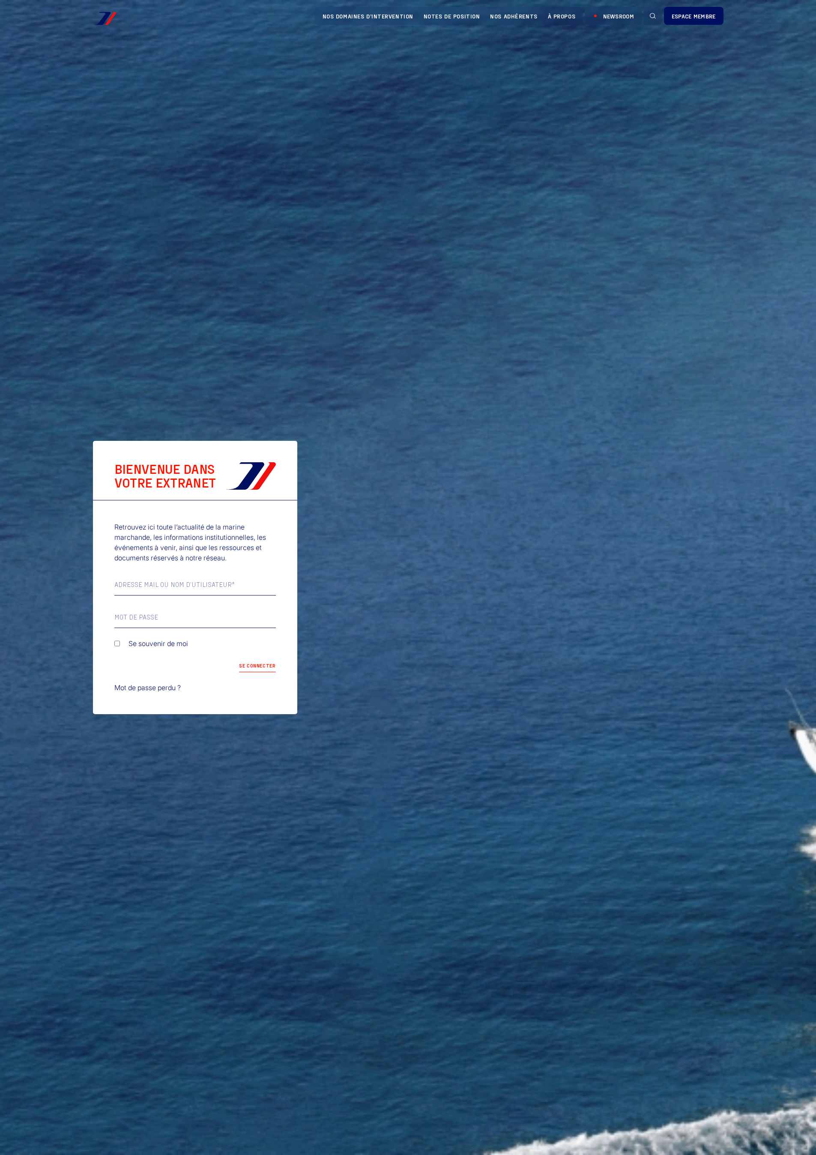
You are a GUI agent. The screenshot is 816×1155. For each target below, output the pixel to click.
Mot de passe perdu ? (147, 687)
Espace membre (694, 16)
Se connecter (257, 665)
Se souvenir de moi (158, 643)
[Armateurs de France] (104, 18)
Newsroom (618, 16)
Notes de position (452, 16)
